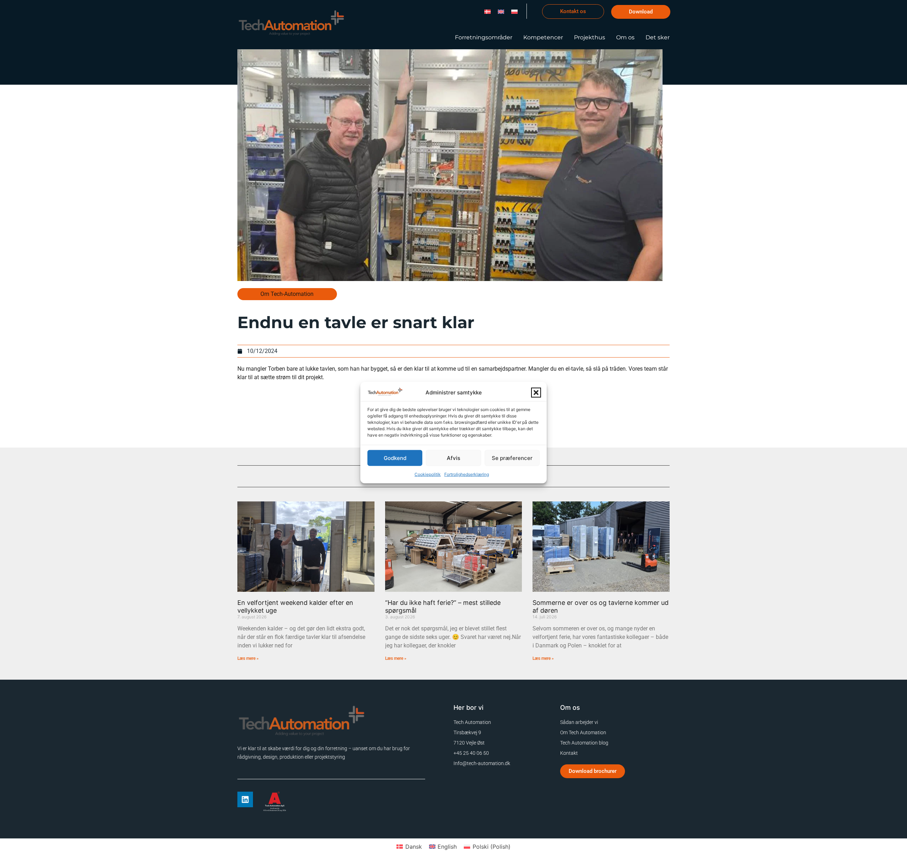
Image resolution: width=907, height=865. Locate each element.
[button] (536, 392)
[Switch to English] (501, 11)
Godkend (395, 457)
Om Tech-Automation (287, 294)
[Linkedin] (245, 799)
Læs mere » (248, 658)
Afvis (453, 457)
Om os (625, 37)
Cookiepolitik (428, 474)
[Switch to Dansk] (487, 11)
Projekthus (589, 37)
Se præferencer (512, 457)
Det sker (658, 37)
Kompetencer (543, 37)
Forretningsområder (483, 37)
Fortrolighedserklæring (466, 474)
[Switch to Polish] (514, 11)
